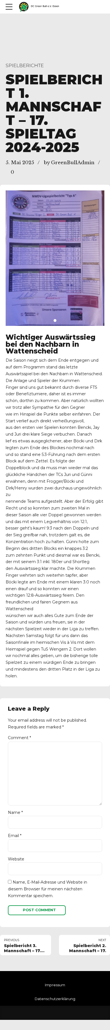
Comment (19, 737)
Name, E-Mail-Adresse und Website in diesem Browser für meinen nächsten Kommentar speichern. (47, 889)
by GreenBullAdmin (69, 163)
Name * (15, 812)
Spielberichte (25, 65)
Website (16, 859)
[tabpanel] (55, 258)
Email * (14, 835)
